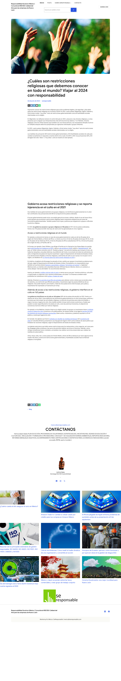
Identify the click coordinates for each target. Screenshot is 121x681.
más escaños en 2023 (65, 248)
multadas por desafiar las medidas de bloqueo (63, 319)
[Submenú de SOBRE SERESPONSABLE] (70, 2)
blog (30, 409)
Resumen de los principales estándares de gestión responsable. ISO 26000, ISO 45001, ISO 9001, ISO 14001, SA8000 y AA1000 (19, 549)
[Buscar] (74, 10)
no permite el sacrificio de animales (50, 280)
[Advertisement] (60, 162)
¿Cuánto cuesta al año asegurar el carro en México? (19, 506)
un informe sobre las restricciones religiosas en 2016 (58, 257)
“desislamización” (83, 248)
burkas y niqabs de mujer (55, 276)
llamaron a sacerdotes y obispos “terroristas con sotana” (62, 265)
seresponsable (46, 101)
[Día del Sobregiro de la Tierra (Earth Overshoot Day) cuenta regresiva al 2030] (19, 569)
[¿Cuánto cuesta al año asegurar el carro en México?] (12, 498)
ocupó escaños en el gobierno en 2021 (41, 248)
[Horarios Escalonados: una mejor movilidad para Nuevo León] (101, 567)
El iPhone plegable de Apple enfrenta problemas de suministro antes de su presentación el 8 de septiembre (101, 517)
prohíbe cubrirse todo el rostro (49, 272)
